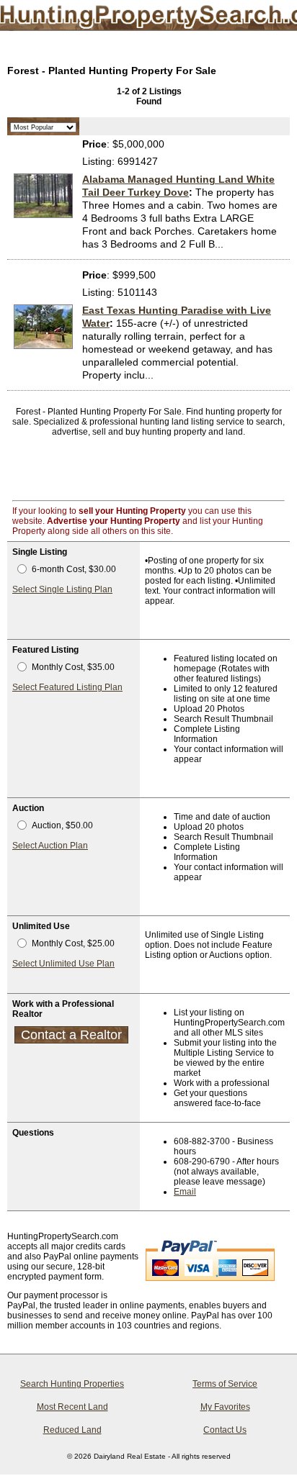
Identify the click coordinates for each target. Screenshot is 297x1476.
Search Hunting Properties (72, 1384)
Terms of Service (224, 1384)
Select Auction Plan (50, 846)
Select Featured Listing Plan (67, 687)
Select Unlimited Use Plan (63, 964)
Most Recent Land (72, 1407)
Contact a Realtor (71, 1035)
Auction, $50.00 (62, 825)
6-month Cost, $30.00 (74, 569)
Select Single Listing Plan (62, 589)
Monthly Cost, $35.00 (73, 667)
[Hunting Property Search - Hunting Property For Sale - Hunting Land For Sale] (133, 17)
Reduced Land (72, 1430)
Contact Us (225, 1430)
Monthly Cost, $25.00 (73, 943)
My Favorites (225, 1407)
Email (185, 1192)
